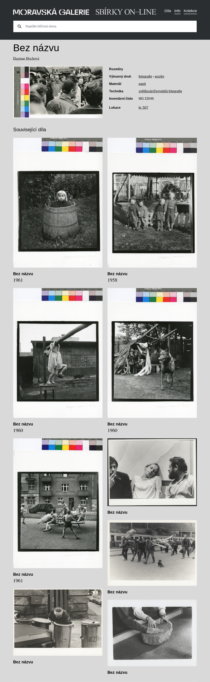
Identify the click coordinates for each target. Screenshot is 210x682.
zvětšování (146, 91)
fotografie (145, 76)
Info (177, 11)
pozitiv (159, 76)
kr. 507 (143, 107)
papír (142, 84)
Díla (167, 11)
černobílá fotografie (168, 91)
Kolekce (190, 11)
